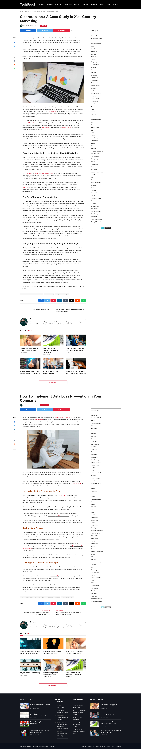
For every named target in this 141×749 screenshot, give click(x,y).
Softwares (93, 185)
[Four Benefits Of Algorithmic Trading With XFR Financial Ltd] (30, 363)
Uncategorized (95, 206)
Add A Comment (53, 382)
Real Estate (94, 169)
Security (93, 174)
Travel (92, 201)
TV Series (93, 203)
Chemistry (93, 59)
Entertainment (94, 77)
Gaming (76, 4)
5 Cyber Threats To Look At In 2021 (62, 718)
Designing (93, 67)
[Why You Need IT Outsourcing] (30, 665)
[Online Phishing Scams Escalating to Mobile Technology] (53, 665)
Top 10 (93, 195)
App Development (96, 43)
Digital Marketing (49, 294)
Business (50, 4)
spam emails (54, 576)
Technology (68, 4)
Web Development (96, 211)
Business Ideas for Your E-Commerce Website (52, 652)
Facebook (26, 187)
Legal (92, 132)
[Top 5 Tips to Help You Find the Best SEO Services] (24, 733)
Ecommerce (94, 70)
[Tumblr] (14, 61)
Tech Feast (35, 746)
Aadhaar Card (94, 35)
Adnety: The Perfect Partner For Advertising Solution (79, 731)
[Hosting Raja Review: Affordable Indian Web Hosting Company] (24, 715)
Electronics (94, 75)
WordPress (94, 216)
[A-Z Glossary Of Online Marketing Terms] (53, 363)
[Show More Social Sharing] (72, 30)
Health (101, 4)
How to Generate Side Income (41, 309)
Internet (108, 4)
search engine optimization (44, 173)
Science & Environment (97, 172)
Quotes (93, 166)
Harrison (27, 25)
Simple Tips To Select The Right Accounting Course (40, 705)
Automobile (94, 51)
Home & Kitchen (95, 98)
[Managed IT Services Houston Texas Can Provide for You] (30, 643)
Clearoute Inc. (32, 123)
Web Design (94, 208)
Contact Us (91, 746)
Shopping (93, 180)
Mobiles (93, 143)
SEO (92, 177)
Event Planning (95, 80)
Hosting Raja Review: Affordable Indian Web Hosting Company (40, 714)
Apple (92, 46)
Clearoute (45, 127)
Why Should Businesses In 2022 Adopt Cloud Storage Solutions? (62, 710)
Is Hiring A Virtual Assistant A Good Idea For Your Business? (76, 372)
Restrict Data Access (67, 597)
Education (58, 4)
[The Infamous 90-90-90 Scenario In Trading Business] (94, 715)
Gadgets (93, 88)
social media (28, 173)
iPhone (93, 125)
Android (93, 41)
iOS (92, 122)
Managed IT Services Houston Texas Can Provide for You (30, 652)
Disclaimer (118, 746)
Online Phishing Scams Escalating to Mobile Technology (50, 674)
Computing (85, 4)
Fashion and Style (96, 83)
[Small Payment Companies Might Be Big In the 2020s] (76, 340)
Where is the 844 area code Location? (62, 735)
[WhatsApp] (14, 68)
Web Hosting (94, 214)
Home (41, 4)
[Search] (120, 4)
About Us (84, 746)
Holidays (93, 96)
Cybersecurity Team (40, 597)
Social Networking (96, 182)
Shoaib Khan (52, 111)
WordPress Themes (96, 219)
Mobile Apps (94, 140)
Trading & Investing (96, 198)
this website (61, 495)
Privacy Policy (110, 746)
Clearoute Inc (39, 294)
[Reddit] (14, 64)
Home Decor (94, 101)
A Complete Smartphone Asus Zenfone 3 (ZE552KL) (79, 724)
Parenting (93, 148)
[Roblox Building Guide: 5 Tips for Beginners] (24, 724)
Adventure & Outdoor (96, 38)
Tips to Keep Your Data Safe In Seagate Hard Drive (62, 726)
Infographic (94, 111)
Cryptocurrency (95, 64)
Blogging (93, 54)
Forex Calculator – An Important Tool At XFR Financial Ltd (50, 350)
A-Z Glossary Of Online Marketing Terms (50, 372)
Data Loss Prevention (54, 597)
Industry (93, 109)
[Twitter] (14, 46)
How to (93, 106)
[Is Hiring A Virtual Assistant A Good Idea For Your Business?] (76, 363)
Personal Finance (95, 153)
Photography (94, 159)
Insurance (93, 114)
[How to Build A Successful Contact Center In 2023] (30, 340)
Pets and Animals (95, 156)
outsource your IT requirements (58, 516)
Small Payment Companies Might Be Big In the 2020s (75, 349)
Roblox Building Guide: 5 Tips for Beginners (40, 722)
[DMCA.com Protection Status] (106, 228)
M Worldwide (66, 127)
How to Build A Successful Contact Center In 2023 (29, 349)
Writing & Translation (96, 222)
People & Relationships (97, 151)
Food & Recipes (95, 85)
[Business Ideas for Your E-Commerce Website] (53, 643)
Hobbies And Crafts (96, 93)
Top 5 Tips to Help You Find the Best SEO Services (40, 731)
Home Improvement (96, 104)
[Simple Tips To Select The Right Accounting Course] (24, 706)
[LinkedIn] (14, 50)
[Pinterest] (14, 53)
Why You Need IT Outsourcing (30, 673)
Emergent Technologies (62, 294)
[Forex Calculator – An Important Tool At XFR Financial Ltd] (53, 340)
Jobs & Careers (95, 127)
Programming (94, 164)
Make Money (94, 138)
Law (92, 130)
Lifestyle (94, 4)
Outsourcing (94, 146)
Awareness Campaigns (27, 597)
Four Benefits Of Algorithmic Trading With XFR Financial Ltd (30, 372)
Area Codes (94, 49)
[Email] (14, 57)
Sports (92, 187)
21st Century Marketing (27, 294)
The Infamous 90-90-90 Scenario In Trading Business (79, 712)
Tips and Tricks (95, 193)
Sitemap (52, 746)
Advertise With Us (100, 746)
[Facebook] (14, 42)
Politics (93, 161)
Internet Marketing (96, 119)
